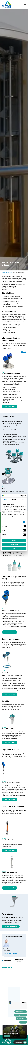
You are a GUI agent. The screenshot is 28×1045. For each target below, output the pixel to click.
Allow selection (14, 544)
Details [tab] (14, 499)
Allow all (14, 540)
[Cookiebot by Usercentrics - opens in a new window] (20, 495)
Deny (14, 548)
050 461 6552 (6, 952)
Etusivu (3, 272)
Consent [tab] (5, 499)
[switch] (24, 526)
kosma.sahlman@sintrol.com (10, 953)
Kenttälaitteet (9, 272)
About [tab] (22, 499)
